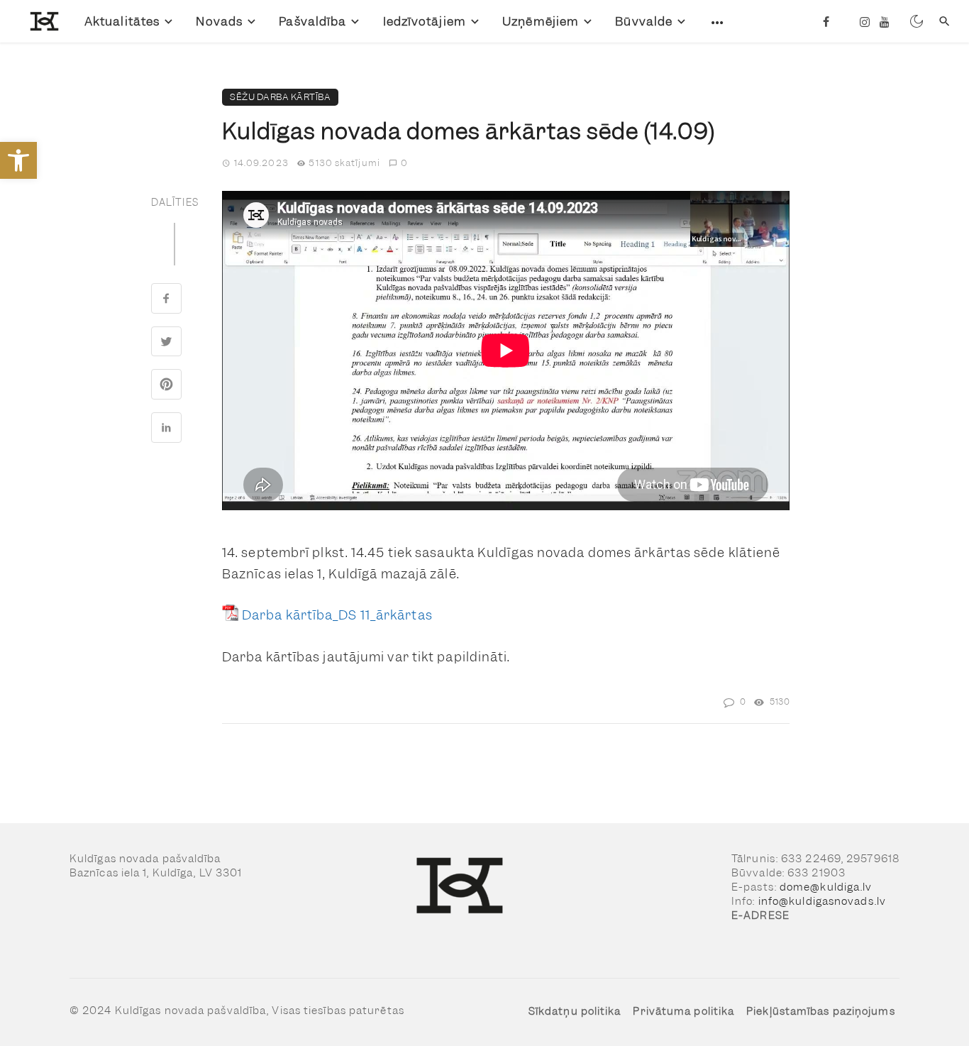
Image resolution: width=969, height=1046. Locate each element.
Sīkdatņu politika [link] (574, 1011)
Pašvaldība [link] (312, 21)
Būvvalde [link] (643, 21)
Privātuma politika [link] (683, 1011)
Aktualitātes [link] (122, 21)
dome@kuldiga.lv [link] (826, 887)
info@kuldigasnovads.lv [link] (822, 901)
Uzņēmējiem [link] (540, 21)
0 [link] (404, 163)
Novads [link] (219, 21)
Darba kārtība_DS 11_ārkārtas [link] (337, 615)
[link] (18, 160)
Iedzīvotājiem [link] (424, 21)
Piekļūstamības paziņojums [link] (820, 1011)
